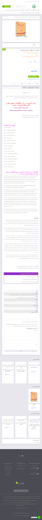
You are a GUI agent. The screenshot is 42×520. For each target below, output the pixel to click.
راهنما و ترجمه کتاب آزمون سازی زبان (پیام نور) (29, 281)
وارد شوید (31, 1)
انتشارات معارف (8, 470)
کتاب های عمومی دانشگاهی (21, 468)
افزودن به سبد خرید (32, 76)
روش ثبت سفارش (34, 465)
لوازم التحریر (37, 12)
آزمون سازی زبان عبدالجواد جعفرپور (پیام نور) (30, 279)
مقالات (33, 12)
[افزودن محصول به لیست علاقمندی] (11, 45)
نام (36, 338)
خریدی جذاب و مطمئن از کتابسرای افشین (21, 490)
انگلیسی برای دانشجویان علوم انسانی (31, 276)
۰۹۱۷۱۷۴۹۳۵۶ (21, 483)
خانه (38, 17)
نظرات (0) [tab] (24, 87)
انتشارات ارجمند (7, 473)
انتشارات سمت (36, 442)
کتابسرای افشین (37, 1)
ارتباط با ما (29, 12)
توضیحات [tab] (36, 87)
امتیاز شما (34, 328)
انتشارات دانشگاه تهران (8, 468)
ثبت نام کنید (27, 1)
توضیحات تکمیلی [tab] (31, 87)
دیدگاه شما (35, 330)
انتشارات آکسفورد (8, 475)
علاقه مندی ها (24, 12)
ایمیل (36, 344)
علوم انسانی (30, 17)
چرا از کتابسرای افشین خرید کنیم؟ (33, 79)
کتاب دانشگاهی (35, 17)
